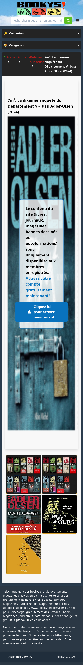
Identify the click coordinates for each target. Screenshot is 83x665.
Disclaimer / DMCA (20, 657)
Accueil (11, 57)
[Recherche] (68, 20)
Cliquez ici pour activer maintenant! (44, 311)
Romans (23, 57)
